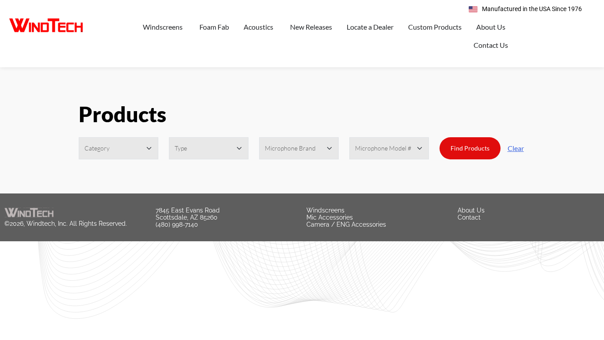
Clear (516, 148)
